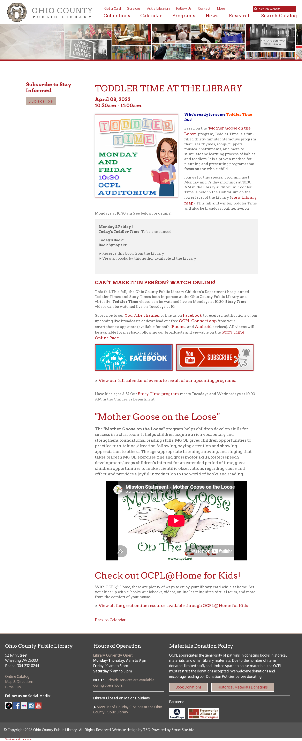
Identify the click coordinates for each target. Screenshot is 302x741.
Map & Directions (19, 681)
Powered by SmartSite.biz (173, 729)
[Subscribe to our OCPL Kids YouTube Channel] (216, 372)
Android (203, 326)
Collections (117, 15)
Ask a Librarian (158, 8)
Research (240, 15)
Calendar (151, 15)
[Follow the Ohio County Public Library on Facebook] (16, 707)
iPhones (178, 326)
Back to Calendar (110, 619)
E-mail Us (13, 687)
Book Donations (188, 687)
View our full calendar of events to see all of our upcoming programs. (167, 380)
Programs (183, 15)
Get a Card (112, 8)
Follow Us (184, 8)
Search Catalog (279, 15)
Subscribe (41, 101)
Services (134, 8)
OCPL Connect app (198, 320)
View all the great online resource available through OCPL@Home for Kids (173, 605)
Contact (204, 8)
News (212, 15)
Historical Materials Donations (243, 687)
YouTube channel (142, 315)
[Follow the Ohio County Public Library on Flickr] (24, 707)
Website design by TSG (131, 729)
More (221, 8)
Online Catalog (17, 676)
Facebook (192, 315)
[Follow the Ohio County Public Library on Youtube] (38, 707)
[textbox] (276, 9)
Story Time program (158, 393)
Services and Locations (18, 739)
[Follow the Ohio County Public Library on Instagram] (31, 707)
